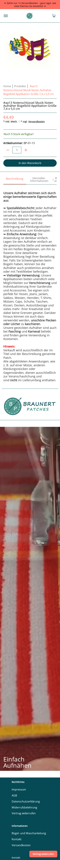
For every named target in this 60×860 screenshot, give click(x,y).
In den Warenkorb (30, 163)
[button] (54, 15)
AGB (14, 795)
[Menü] (5, 15)
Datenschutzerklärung (26, 801)
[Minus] (7, 150)
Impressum (19, 789)
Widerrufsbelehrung (24, 807)
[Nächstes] (53, 179)
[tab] (14, 179)
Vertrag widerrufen (24, 813)
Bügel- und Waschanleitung (29, 833)
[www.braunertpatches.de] (29, 16)
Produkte (20, 86)
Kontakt (17, 839)
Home (7, 86)
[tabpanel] (30, 283)
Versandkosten (36, 121)
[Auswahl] (25, 150)
